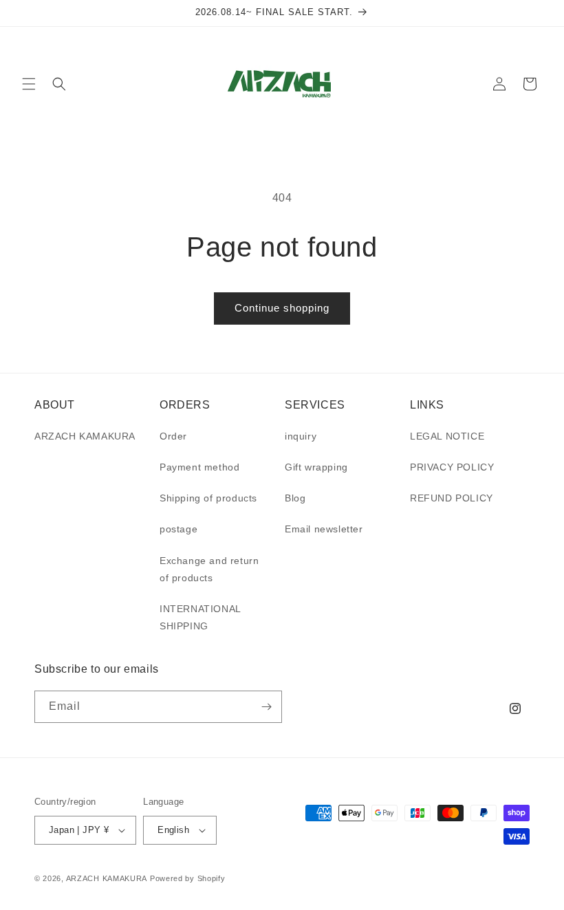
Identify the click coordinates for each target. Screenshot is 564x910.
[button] (29, 84)
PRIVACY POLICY (452, 467)
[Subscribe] (266, 707)
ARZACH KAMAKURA (84, 436)
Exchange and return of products (209, 569)
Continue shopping (282, 308)
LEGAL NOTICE (447, 436)
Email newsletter (324, 528)
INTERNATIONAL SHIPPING (200, 617)
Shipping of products (208, 497)
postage (178, 528)
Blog (295, 497)
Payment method (199, 467)
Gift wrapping (316, 467)
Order (173, 436)
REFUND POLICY (451, 497)
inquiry (300, 436)
